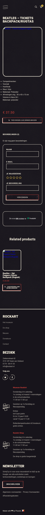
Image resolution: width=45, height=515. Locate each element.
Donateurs (7, 338)
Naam (9, 149)
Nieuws (6, 333)
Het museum (8, 322)
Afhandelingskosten (10, 496)
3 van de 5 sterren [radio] (14, 177)
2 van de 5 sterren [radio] (10, 177)
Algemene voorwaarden (12, 492)
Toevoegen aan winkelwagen (24, 120)
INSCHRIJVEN (13, 484)
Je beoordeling (14, 183)
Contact (6, 344)
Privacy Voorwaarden (31, 492)
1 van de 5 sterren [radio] (7, 177)
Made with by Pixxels (12, 511)
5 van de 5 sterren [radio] (20, 177)
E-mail (9, 162)
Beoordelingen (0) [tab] (11, 134)
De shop (6, 328)
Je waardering (14, 173)
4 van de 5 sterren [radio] (17, 177)
